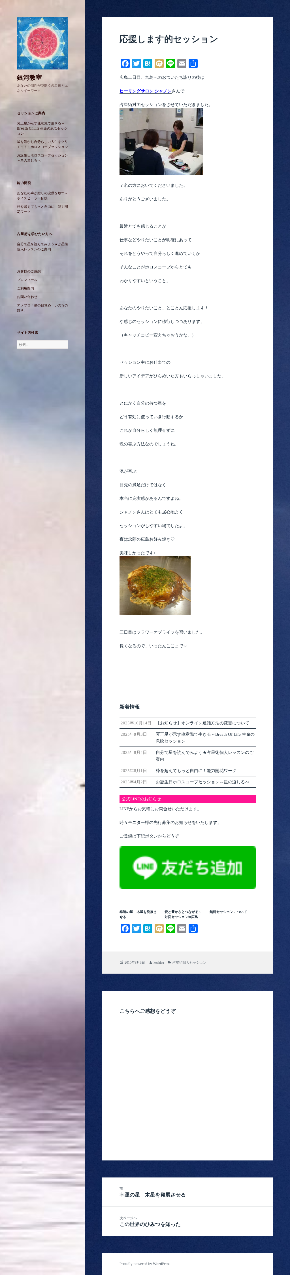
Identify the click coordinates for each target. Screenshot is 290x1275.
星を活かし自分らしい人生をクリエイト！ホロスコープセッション (42, 144)
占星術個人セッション (189, 963)
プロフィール (27, 279)
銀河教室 (29, 77)
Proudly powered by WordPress (145, 1263)
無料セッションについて (228, 912)
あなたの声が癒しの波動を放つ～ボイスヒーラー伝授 (42, 195)
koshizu (158, 963)
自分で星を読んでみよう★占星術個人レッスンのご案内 (42, 246)
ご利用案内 (25, 288)
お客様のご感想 (29, 271)
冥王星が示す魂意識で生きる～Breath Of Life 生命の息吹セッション (42, 128)
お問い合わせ (27, 296)
